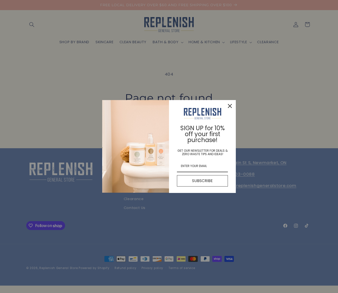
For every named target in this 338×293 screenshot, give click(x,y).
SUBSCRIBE (202, 181)
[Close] (230, 106)
